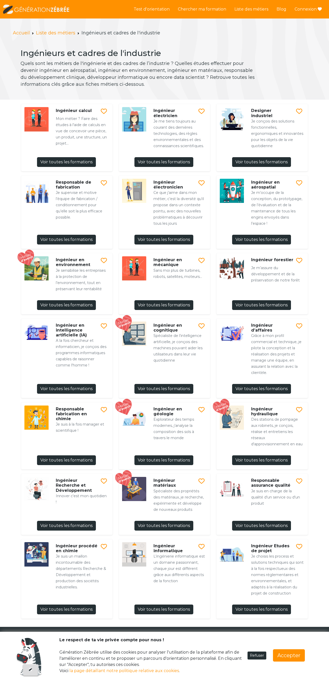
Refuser (257, 655)
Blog (281, 9)
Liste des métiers (251, 9)
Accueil (21, 33)
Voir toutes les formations (66, 161)
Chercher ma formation (202, 9)
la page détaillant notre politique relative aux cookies (124, 670)
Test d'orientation (152, 9)
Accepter (288, 655)
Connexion (306, 9)
